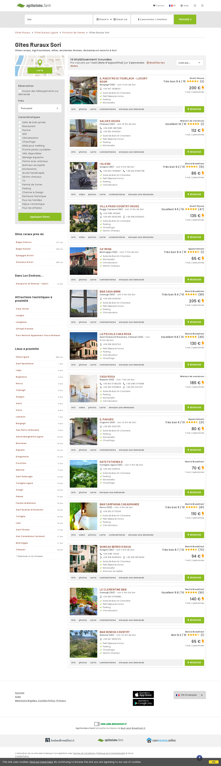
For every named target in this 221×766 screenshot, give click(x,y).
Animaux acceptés (33, 165)
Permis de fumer (32, 184)
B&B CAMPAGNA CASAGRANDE (119, 504)
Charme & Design (33, 192)
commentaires (107, 109)
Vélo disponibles (32, 153)
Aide (186, 5)
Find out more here (41, 762)
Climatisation (30, 138)
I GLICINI (105, 163)
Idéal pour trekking (33, 145)
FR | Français (189, 694)
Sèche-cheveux (31, 176)
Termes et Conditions (84, 753)
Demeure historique (34, 196)
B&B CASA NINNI (110, 291)
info (73, 109)
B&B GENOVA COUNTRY (115, 631)
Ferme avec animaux (35, 161)
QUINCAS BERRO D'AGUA (115, 546)
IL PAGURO (107, 419)
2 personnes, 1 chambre (153, 19)
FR (174, 5)
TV (23, 180)
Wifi (24, 134)
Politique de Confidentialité (110, 753)
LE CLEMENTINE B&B (113, 589)
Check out (121, 19)
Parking (26, 188)
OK (214, 762)
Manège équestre (33, 157)
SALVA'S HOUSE (110, 121)
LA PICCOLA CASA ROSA (115, 333)
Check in (104, 19)
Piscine (26, 130)
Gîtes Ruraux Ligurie (46, 32)
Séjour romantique (33, 204)
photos (83, 109)
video (82, 194)
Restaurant (29, 126)
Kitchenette (29, 169)
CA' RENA (106, 249)
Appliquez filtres (40, 216)
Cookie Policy (22, 756)
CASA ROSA (107, 376)
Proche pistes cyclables (36, 149)
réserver (195, 109)
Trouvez (184, 19)
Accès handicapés (33, 173)
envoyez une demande (131, 109)
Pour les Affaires (32, 208)
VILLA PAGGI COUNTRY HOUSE (119, 206)
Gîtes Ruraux (22, 32)
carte (40, 70)
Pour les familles (32, 200)
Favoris (160, 5)
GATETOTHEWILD (111, 461)
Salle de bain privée (34, 122)
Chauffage (28, 141)
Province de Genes (73, 32)
